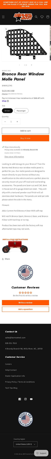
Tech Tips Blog (11, 388)
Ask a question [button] (25, 309)
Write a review (25, 302)
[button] (3, 17)
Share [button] (7, 259)
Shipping (4, 94)
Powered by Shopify (31, 454)
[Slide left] (19, 65)
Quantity (5, 116)
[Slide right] (31, 65)
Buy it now (25, 138)
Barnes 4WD (22, 454)
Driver (7, 111)
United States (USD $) (24, 444)
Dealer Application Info (15, 376)
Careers (8, 364)
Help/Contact (11, 370)
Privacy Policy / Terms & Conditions (20, 382)
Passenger (21, 111)
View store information (14, 156)
